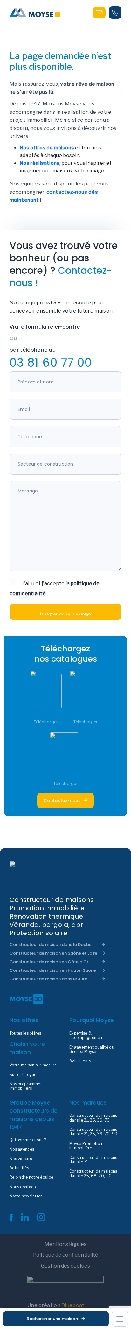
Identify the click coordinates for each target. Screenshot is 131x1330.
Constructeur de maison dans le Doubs (50, 944)
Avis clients (80, 1061)
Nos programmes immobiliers (26, 1086)
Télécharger (46, 721)
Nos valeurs (21, 1159)
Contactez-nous (62, 800)
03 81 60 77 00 (51, 362)
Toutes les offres (25, 1033)
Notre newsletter (26, 1196)
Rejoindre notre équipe (31, 1177)
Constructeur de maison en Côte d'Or (49, 961)
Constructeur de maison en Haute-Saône (53, 970)
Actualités (19, 1168)
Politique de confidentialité (65, 1255)
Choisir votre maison (27, 1048)
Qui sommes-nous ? (28, 1140)
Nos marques (88, 1103)
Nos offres (24, 1020)
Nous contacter (24, 1187)
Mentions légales (65, 1244)
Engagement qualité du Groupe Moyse (91, 1049)
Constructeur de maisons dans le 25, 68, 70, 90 (93, 1173)
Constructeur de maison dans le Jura (48, 979)
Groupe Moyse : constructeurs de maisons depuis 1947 (34, 1115)
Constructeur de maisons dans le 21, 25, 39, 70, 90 (93, 1131)
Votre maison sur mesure (33, 1065)
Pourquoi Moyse (91, 1020)
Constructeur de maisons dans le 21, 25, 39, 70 (93, 1117)
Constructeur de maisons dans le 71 (93, 1159)
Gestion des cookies (65, 1266)
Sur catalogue (23, 1074)
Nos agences (22, 1149)
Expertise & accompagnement (86, 1035)
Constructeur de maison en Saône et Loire (53, 953)
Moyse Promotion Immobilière (85, 1145)
